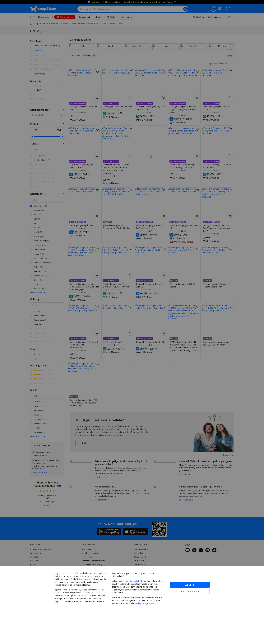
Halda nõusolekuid (190, 591)
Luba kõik (189, 585)
